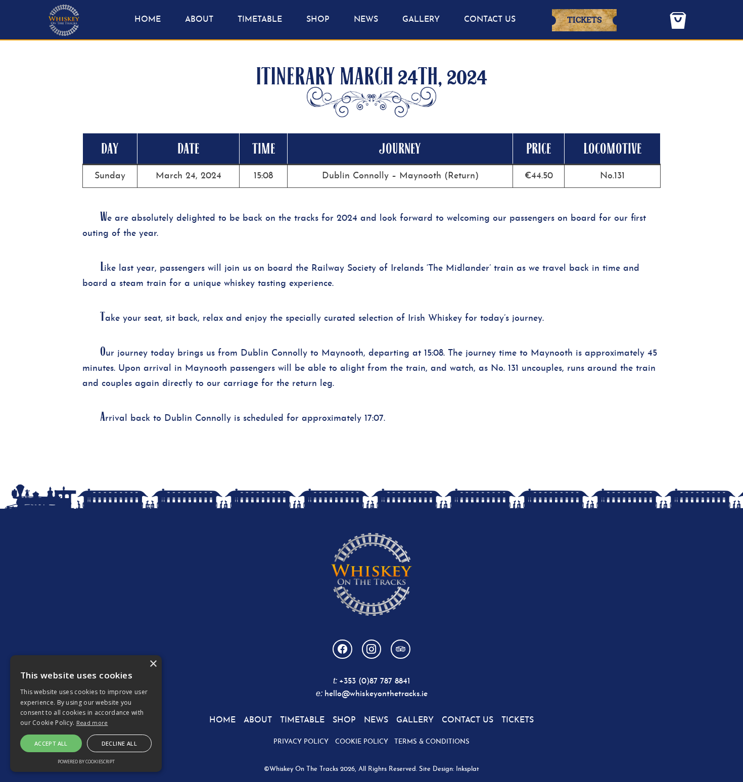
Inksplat (467, 769)
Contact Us (490, 20)
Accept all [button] (51, 743)
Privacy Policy (301, 742)
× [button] (153, 664)
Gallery (421, 20)
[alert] (86, 713)
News (366, 20)
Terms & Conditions (432, 742)
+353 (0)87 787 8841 (374, 681)
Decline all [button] (119, 743)
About (199, 20)
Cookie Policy (361, 742)
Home (147, 20)
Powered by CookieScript (86, 761)
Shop (318, 20)
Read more (92, 722)
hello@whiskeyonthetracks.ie (376, 694)
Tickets (584, 19)
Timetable (260, 20)
